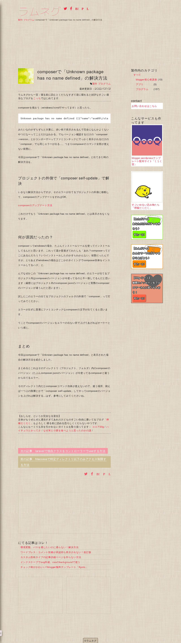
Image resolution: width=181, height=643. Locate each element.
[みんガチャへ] (147, 257)
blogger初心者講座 (146, 79)
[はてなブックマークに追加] (76, 8)
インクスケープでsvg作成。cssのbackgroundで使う (50, 562)
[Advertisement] (90, 42)
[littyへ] (147, 288)
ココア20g (98, 426)
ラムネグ (39, 11)
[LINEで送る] (87, 8)
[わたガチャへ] (147, 227)
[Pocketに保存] (82, 8)
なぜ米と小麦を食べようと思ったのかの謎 (67, 430)
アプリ (140, 84)
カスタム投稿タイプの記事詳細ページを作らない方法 (51, 557)
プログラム (104, 83)
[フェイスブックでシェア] (70, 8)
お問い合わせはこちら (144, 106)
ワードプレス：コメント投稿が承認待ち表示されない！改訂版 (56, 552)
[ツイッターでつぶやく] (64, 8)
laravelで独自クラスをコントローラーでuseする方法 (70, 451)
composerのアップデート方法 (35, 205)
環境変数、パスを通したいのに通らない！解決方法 (50, 547)
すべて (137, 74)
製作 (94, 83)
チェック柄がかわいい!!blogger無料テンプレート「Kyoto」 (54, 567)
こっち (37, 98)
